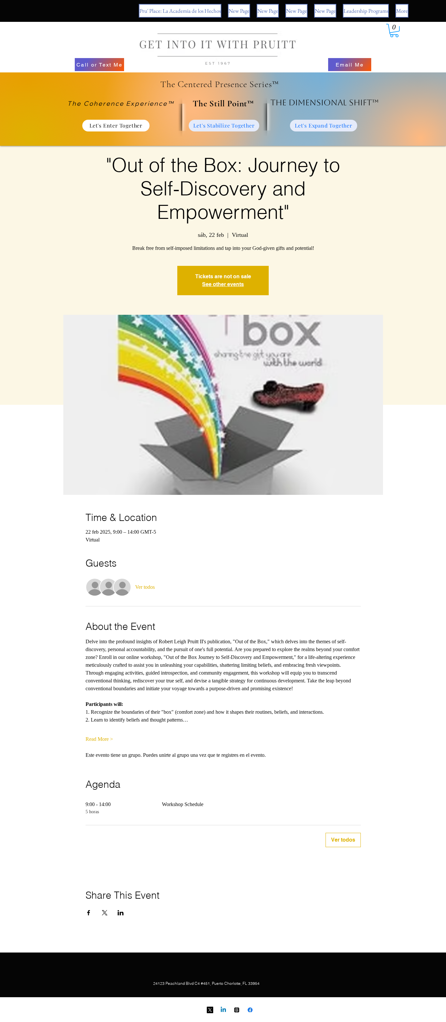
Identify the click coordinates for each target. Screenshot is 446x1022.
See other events (223, 284)
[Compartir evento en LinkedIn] (121, 912)
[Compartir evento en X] (105, 912)
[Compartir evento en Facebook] (89, 912)
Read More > (99, 739)
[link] (394, 30)
